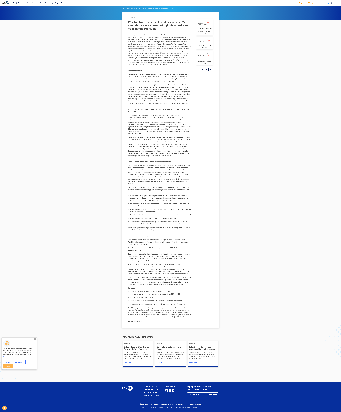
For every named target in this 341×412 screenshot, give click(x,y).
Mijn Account (334, 3)
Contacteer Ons (186, 407)
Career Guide (44, 3)
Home (123, 8)
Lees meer (6, 357)
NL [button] (321, 3)
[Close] (35, 339)
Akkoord (8, 366)
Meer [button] (70, 3)
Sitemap (178, 407)
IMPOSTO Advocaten (135, 321)
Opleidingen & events (151, 395)
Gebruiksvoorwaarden (157, 407)
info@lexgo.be (170, 386)
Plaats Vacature (32, 3)
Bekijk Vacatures (19, 3)
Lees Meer (128, 363)
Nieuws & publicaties (151, 392)
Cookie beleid (145, 407)
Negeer (8, 362)
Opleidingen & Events (58, 3)
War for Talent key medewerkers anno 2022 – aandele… (158, 8)
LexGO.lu (195, 407)
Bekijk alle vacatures (151, 386)
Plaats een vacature (151, 389)
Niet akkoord (19, 362)
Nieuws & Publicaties (133, 8)
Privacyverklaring (169, 407)
